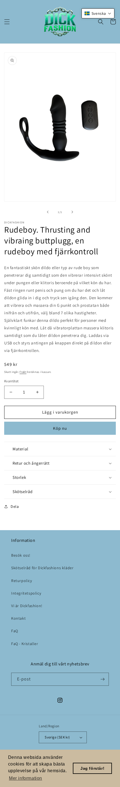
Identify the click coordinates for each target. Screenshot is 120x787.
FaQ (14, 630)
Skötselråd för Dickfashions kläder (42, 567)
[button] (7, 22)
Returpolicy (21, 580)
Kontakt (18, 618)
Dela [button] (15, 506)
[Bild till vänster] (48, 212)
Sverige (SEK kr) (57, 737)
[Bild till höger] (72, 212)
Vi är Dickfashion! (26, 605)
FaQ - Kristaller (24, 643)
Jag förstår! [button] (92, 768)
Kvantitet (11, 381)
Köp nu (60, 428)
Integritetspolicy (26, 593)
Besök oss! (20, 555)
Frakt (23, 372)
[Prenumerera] (102, 679)
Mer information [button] (25, 778)
